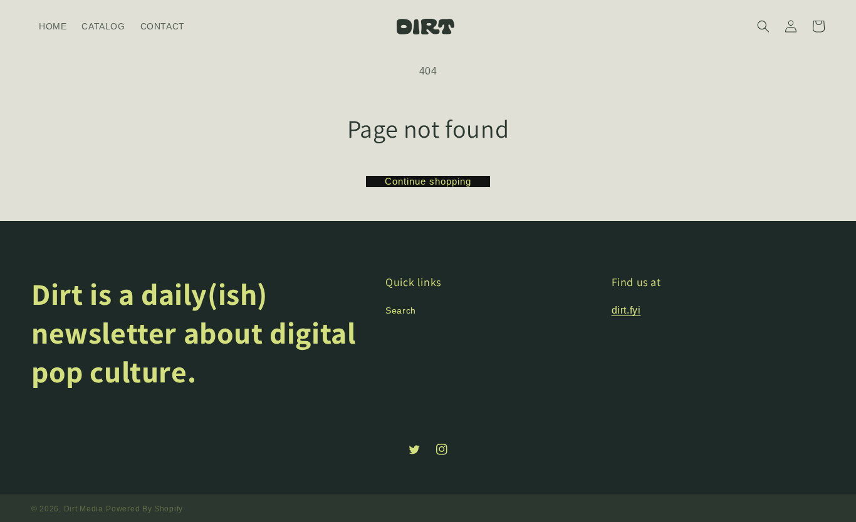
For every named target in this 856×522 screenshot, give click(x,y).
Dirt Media (83, 508)
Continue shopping (428, 181)
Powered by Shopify (144, 508)
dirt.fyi (626, 310)
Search (400, 310)
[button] (763, 26)
